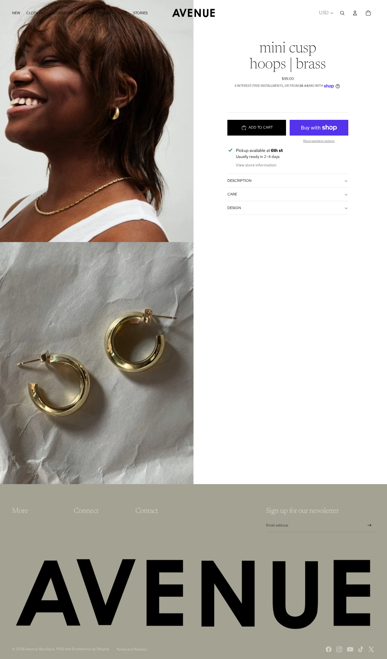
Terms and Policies (131, 649)
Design (234, 207)
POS (60, 649)
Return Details (27, 540)
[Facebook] (328, 649)
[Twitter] (371, 649)
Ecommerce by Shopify (90, 649)
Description (239, 180)
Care (232, 194)
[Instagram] (339, 649)
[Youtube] (350, 649)
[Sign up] (369, 525)
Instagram (84, 524)
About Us (21, 524)
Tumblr (81, 532)
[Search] (342, 13)
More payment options (319, 141)
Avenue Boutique (40, 649)
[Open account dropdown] (355, 13)
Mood (18, 548)
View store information (256, 165)
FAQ (15, 532)
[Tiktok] (360, 649)
